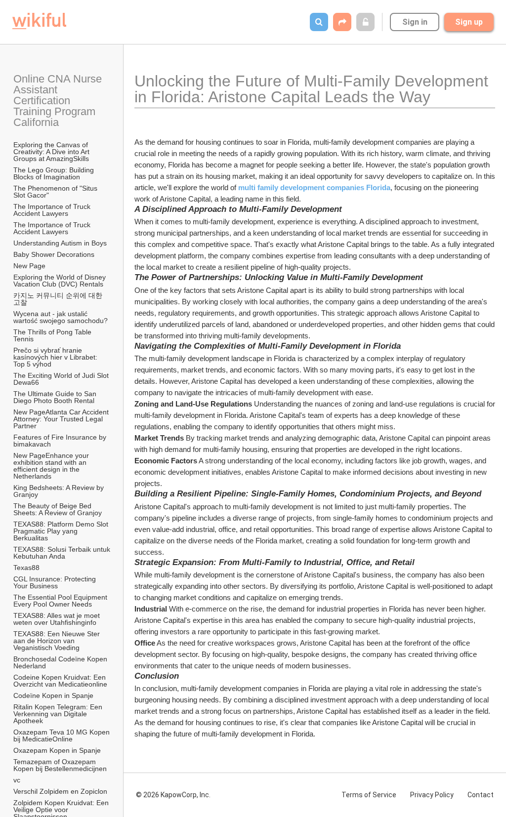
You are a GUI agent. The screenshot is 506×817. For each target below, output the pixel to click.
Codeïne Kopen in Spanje (53, 695)
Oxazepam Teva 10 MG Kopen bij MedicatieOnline (62, 735)
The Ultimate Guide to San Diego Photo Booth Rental (55, 397)
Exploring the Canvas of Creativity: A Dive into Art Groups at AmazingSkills (52, 152)
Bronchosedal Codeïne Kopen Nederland (61, 662)
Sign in (414, 22)
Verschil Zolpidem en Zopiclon (60, 791)
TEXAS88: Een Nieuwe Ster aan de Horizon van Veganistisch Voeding (57, 641)
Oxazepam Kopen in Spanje (57, 750)
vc (16, 780)
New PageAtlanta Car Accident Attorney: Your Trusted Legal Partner (61, 419)
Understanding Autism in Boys (60, 243)
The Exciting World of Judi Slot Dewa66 (62, 378)
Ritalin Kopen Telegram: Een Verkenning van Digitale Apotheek (58, 714)
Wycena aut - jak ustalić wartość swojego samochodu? (60, 317)
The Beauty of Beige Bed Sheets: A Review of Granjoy (57, 509)
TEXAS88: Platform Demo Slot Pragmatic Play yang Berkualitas (61, 531)
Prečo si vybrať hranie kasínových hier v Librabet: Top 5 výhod (56, 357)
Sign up (469, 22)
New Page (29, 266)
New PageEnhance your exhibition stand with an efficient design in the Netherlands (52, 465)
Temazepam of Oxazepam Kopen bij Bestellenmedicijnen (60, 765)
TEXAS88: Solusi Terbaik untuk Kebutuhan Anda (62, 552)
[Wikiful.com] (39, 21)
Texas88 (26, 568)
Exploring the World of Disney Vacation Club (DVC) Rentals (60, 280)
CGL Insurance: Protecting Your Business (55, 582)
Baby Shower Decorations (53, 254)
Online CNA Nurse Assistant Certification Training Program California (58, 100)
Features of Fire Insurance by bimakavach (60, 440)
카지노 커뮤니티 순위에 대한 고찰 (58, 298)
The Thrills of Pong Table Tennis (53, 335)
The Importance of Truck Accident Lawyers (52, 210)
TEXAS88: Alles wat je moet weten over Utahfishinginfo (57, 619)
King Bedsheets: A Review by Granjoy (59, 491)
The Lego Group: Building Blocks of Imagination (54, 173)
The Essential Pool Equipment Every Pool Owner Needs (61, 600)
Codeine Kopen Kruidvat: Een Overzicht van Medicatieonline (60, 680)
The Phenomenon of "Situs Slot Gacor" (56, 191)
